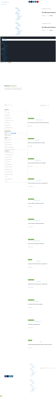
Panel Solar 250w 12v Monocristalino (35, 304)
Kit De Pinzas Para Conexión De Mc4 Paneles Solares (38, 122)
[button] (34, 377)
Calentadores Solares (38, 321)
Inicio (31, 363)
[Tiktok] (36, 2)
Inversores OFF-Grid (38, 160)
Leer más (30, 259)
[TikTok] (12, 376)
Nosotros (31, 364)
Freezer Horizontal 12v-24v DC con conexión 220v (38, 183)
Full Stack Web (17, 394)
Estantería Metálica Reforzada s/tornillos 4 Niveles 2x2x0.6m (40, 344)
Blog (30, 368)
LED (32, 370)
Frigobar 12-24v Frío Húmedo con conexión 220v (37, 263)
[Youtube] (38, 2)
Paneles (33, 373)
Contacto (31, 375)
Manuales (33, 374)
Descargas (31, 369)
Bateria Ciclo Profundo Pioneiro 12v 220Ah (36, 142)
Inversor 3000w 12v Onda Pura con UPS (36, 203)
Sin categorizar (38, 180)
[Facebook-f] (29, 2)
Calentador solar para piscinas (34, 324)
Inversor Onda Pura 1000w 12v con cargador (37, 162)
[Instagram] (31, 2)
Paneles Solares (36, 301)
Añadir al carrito (31, 118)
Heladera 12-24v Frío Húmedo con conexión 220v (37, 283)
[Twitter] (34, 2)
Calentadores (34, 372)
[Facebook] (5, 376)
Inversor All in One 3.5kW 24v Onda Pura (36, 243)
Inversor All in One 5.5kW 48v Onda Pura (36, 223)
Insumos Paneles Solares (39, 119)
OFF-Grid (33, 367)
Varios (41, 341)
